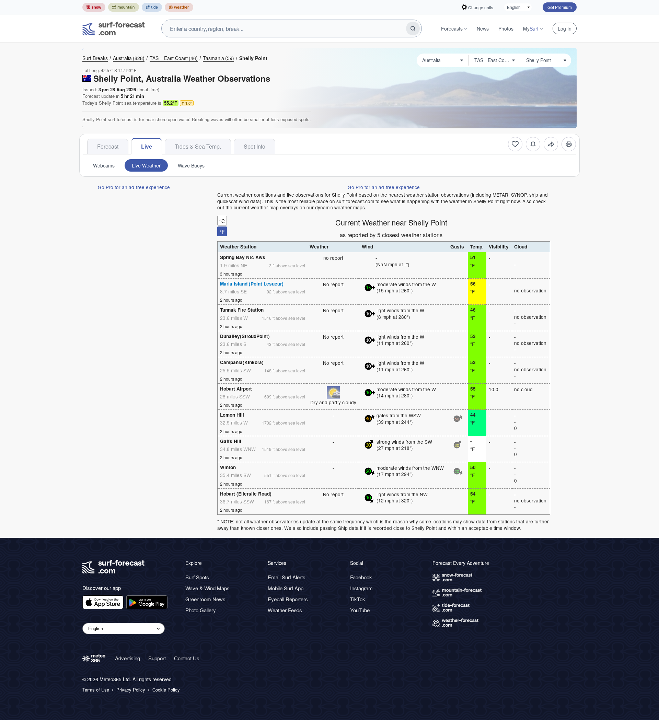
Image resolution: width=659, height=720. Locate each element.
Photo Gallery (200, 610)
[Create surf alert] (533, 144)
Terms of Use (95, 690)
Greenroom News (205, 599)
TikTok (357, 599)
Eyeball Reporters (288, 599)
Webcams (104, 165)
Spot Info (254, 146)
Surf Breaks (95, 58)
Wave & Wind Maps (207, 588)
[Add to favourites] (515, 144)
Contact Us (186, 658)
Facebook (361, 577)
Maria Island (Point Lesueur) (252, 283)
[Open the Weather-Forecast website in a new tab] (179, 7)
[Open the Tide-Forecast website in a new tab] (152, 7)
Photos (505, 28)
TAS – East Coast (174, 58)
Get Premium (559, 7)
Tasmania (218, 58)
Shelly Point (253, 58)
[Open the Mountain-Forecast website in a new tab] (123, 7)
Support (157, 658)
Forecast (107, 146)
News (483, 28)
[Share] (551, 144)
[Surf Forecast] (113, 28)
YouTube (360, 610)
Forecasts (452, 28)
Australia (128, 58)
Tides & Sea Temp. (198, 146)
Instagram (361, 588)
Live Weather (146, 165)
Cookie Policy (166, 690)
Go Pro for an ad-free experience (134, 187)
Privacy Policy (130, 690)
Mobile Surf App (285, 588)
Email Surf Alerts (286, 577)
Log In (564, 28)
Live (146, 146)
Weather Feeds (285, 610)
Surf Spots (197, 577)
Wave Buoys (191, 165)
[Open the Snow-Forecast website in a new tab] (93, 7)
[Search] (413, 28)
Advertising (127, 658)
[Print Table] (569, 144)
